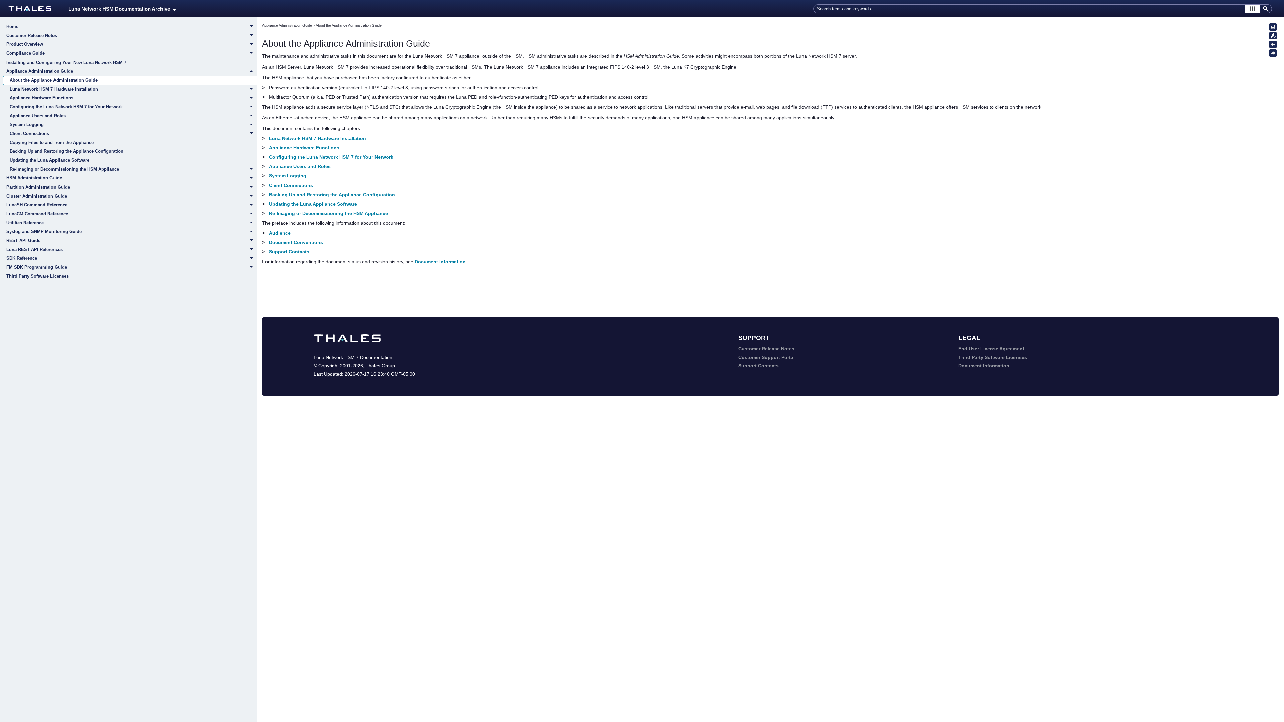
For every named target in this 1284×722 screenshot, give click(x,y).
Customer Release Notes (31, 35)
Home (12, 26)
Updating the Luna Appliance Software (49, 160)
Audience (280, 233)
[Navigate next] (1273, 53)
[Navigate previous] (1273, 44)
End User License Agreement (991, 348)
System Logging (27, 124)
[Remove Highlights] (1273, 35)
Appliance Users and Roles (38, 115)
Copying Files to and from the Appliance (52, 142)
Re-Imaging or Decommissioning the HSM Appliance (64, 169)
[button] (1252, 8)
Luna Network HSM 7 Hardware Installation (54, 89)
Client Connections (29, 133)
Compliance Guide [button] (25, 53)
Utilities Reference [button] (25, 222)
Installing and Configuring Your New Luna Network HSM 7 (66, 62)
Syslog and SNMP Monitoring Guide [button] (44, 231)
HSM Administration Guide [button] (34, 177)
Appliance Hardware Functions (41, 97)
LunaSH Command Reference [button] (36, 204)
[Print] (1273, 27)
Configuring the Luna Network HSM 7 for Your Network (66, 106)
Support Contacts (289, 251)
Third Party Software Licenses (37, 276)
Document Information (440, 261)
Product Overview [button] (24, 44)
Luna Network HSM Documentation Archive (120, 9)
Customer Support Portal (766, 357)
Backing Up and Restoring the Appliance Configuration (66, 151)
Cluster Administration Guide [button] (36, 196)
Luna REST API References (34, 249)
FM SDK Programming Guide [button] (36, 267)
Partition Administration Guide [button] (38, 187)
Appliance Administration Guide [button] (39, 71)
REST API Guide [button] (23, 240)
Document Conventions (296, 242)
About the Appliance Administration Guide (54, 80)
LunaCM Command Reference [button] (37, 213)
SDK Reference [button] (21, 258)
